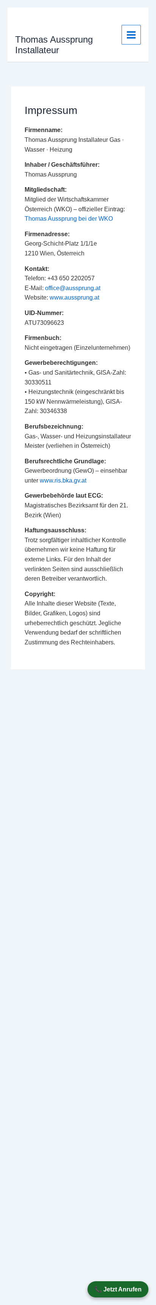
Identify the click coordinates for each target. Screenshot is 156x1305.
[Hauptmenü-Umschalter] (131, 34)
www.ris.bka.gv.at (63, 480)
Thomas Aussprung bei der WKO (69, 218)
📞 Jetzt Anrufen (118, 1289)
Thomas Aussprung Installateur (54, 44)
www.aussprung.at (74, 297)
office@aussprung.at (72, 288)
